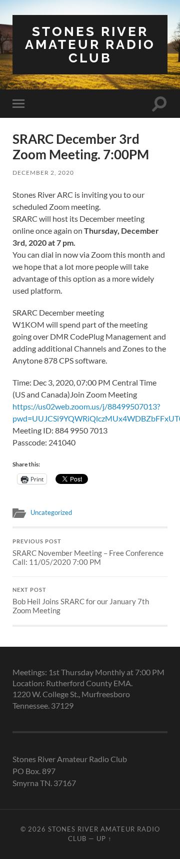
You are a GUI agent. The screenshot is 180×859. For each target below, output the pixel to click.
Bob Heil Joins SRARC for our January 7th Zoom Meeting (80, 601)
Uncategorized (51, 512)
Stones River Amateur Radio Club (90, 44)
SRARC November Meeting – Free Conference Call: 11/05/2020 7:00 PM (88, 552)
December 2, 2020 (43, 172)
